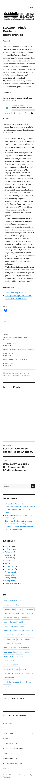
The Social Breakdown (10, 775)
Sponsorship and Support (13, 749)
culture (7, 613)
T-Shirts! (6, 768)
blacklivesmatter (10, 601)
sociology (29, 673)
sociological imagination (13, 673)
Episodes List (8, 739)
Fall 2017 (8, 546)
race (20, 652)
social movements (11, 665)
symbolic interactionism (13, 682)
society (23, 669)
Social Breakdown (12, 373)
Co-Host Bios (8, 734)
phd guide (29, 639)
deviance (15, 613)
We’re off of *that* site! (14, 504)
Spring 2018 (9, 566)
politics (18, 643)
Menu (31, 7)
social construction (11, 661)
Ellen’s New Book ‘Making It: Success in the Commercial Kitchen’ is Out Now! (20, 509)
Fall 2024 (8, 563)
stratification (9, 678)
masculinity (28, 631)
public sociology (10, 652)
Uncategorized (11, 583)
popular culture (10, 648)
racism (27, 652)
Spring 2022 (10, 578)
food (5, 622)
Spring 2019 (10, 569)
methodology (9, 639)
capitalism (8, 605)
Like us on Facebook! (14, 699)
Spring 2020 (7, 375)
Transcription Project (11, 758)
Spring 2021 (9, 575)
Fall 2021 (8, 558)
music (19, 639)
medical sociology (25, 635)
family (16, 618)
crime (19, 609)
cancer (22, 601)
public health (24, 648)
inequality (8, 631)
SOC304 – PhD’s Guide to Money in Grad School (18, 350)
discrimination (27, 613)
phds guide (16, 375)
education (8, 618)
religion (20, 656)
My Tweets (7, 724)
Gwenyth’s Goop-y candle (15, 293)
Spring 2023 (10, 581)
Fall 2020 (8, 555)
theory (28, 682)
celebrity (17, 605)
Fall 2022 (8, 561)
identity (23, 626)
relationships (25, 375)
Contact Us (7, 753)
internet (17, 631)
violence (7, 686)
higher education (11, 626)
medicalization (10, 635)
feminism (25, 618)
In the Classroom (10, 744)
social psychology (11, 669)
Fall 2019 (8, 552)
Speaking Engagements (13, 763)
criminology (29, 609)
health (20, 622)
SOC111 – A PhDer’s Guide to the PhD (15, 360)
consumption (9, 609)
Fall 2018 (8, 549)
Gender (13, 622)
